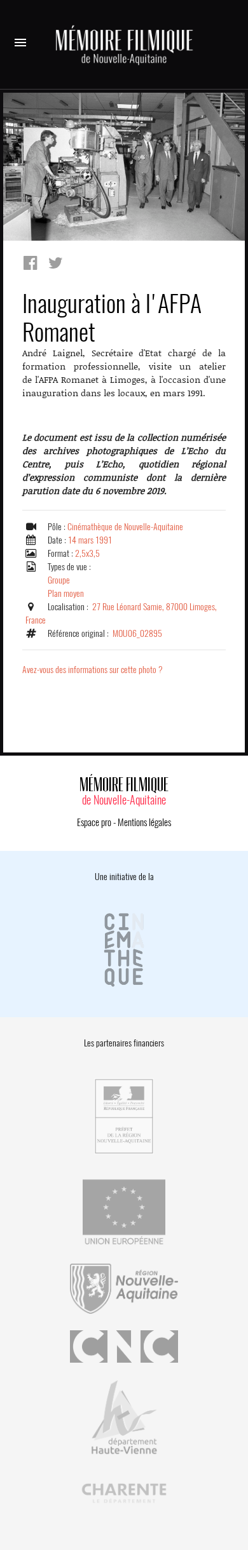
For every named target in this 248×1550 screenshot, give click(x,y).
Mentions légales (144, 822)
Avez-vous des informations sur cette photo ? (92, 670)
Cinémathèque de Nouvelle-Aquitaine (125, 527)
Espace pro (94, 822)
